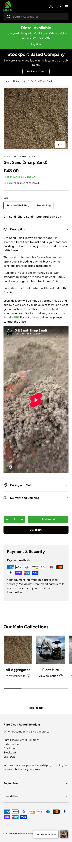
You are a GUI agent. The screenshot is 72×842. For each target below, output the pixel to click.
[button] (59, 6)
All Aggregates (20, 81)
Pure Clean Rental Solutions (24, 833)
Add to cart (48, 519)
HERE (15, 317)
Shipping (8, 182)
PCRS (6, 156)
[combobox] (36, 16)
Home (6, 81)
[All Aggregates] (18, 650)
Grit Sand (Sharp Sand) (41, 81)
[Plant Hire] (50, 650)
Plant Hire (50, 670)
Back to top (36, 707)
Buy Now (36, 44)
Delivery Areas (36, 71)
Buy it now (36, 529)
